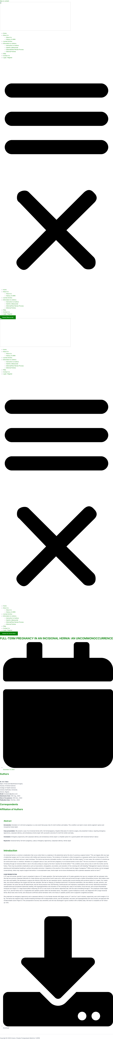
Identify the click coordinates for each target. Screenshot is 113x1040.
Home (5, 33)
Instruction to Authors (12, 45)
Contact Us (6, 55)
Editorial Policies (11, 51)
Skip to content (4, 1)
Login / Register (7, 57)
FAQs (4, 53)
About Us (6, 35)
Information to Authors (9, 43)
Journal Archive (7, 41)
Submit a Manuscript (12, 47)
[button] (56, 173)
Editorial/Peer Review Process (15, 49)
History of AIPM (10, 39)
